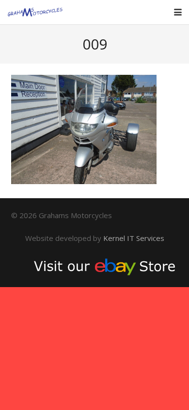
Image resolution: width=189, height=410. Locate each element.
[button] (178, 12)
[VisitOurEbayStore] (94, 266)
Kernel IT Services (133, 238)
